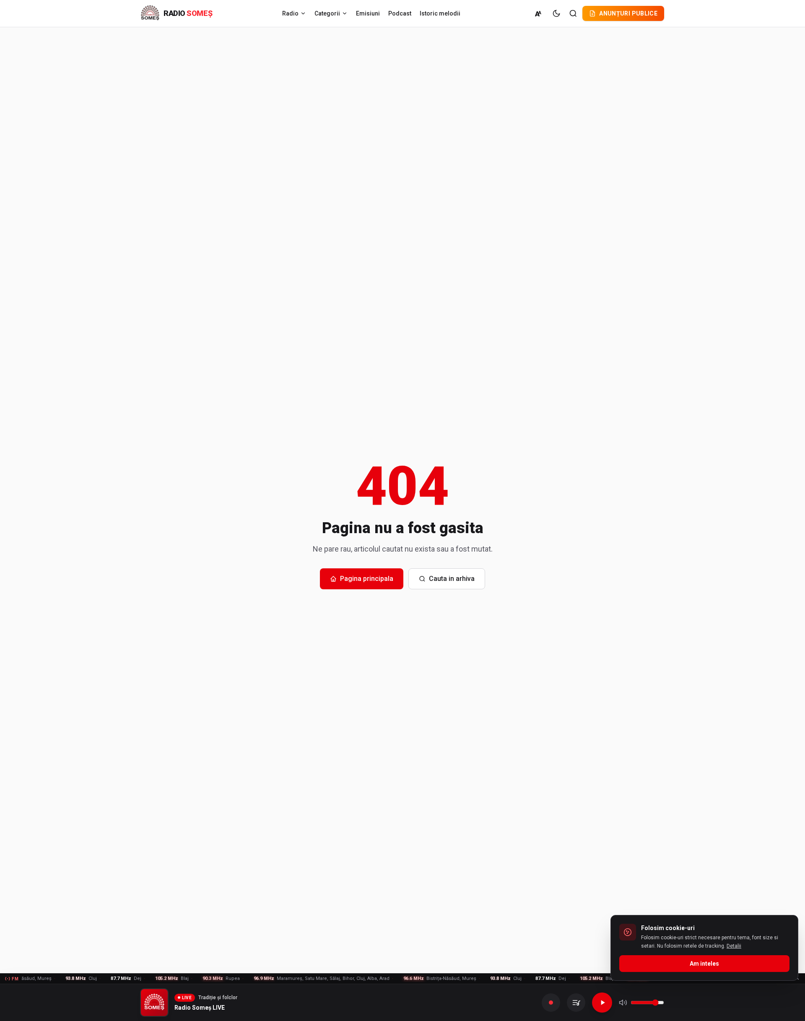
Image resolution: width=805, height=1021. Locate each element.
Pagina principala (366, 579)
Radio (290, 13)
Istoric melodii (440, 13)
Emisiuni (368, 13)
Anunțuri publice (628, 13)
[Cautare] (573, 13)
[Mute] (623, 1002)
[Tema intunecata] (556, 13)
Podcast (399, 13)
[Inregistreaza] (551, 1002)
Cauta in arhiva (452, 579)
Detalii (734, 946)
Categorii (327, 13)
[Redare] (602, 1002)
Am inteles (704, 963)
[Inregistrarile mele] (576, 1002)
